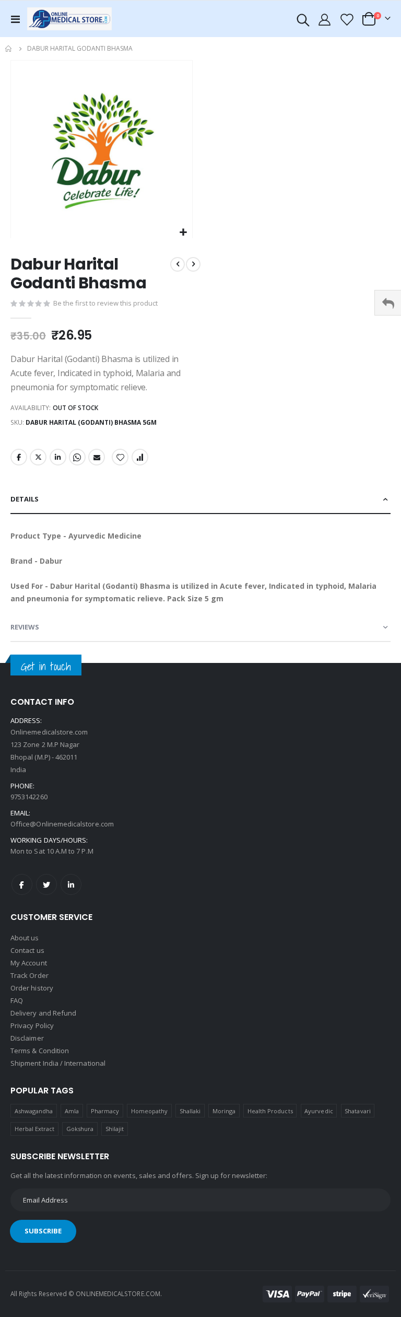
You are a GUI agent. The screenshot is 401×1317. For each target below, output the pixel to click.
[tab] (200, 499)
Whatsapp (77, 457)
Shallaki (190, 1111)
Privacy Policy (32, 1025)
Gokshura (80, 1129)
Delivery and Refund (43, 1013)
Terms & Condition (39, 1050)
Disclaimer (27, 1038)
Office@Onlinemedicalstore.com (62, 824)
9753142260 (29, 796)
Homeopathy (149, 1111)
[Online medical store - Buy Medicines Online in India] (71, 18)
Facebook (18, 457)
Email (96, 457)
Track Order (29, 975)
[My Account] (324, 19)
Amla (72, 1111)
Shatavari (358, 1111)
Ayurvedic (318, 1111)
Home (9, 48)
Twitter (38, 457)
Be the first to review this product (105, 303)
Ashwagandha (34, 1111)
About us (24, 937)
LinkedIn (58, 457)
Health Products (270, 1111)
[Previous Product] (177, 264)
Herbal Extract (35, 1129)
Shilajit (114, 1129)
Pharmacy (105, 1111)
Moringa (224, 1111)
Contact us (27, 950)
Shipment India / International (57, 1063)
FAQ (16, 1000)
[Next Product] (193, 264)
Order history (31, 988)
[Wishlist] (346, 19)
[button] (183, 233)
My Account (28, 963)
